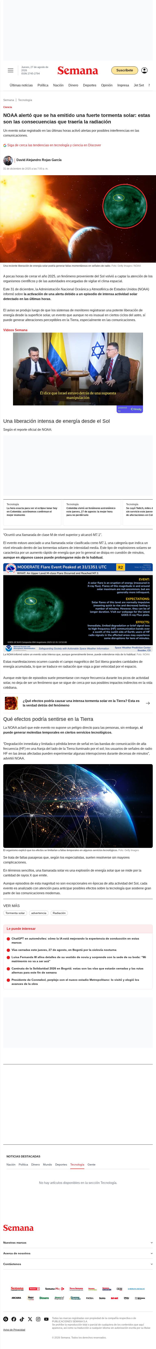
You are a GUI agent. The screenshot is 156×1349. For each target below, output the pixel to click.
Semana (8, 100)
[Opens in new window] (13, 1319)
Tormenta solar (15, 913)
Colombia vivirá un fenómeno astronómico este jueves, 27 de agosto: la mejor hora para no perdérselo (90, 511)
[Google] (5, 1319)
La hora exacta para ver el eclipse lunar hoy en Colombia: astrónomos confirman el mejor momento (32, 511)
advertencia (38, 913)
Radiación (59, 913)
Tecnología (25, 100)
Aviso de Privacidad (18, 1329)
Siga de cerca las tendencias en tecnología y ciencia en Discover (54, 145)
